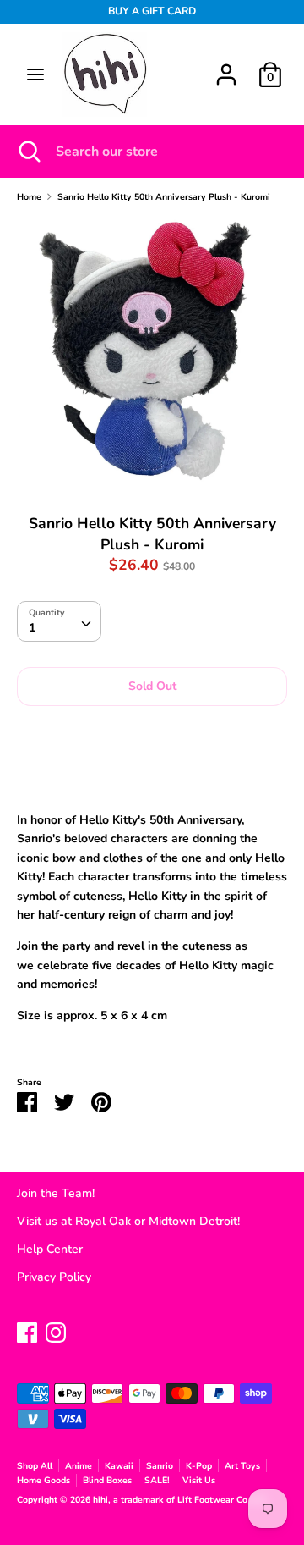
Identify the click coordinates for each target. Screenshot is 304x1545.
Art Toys (242, 1465)
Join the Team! (56, 1193)
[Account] (226, 66)
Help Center (50, 1249)
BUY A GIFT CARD (152, 11)
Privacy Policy (54, 1277)
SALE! (157, 1480)
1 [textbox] (32, 628)
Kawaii (119, 1465)
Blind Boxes (107, 1480)
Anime (78, 1465)
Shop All (34, 1465)
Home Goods (43, 1480)
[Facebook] (27, 1330)
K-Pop (199, 1465)
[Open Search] (28, 151)
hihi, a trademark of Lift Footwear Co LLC (181, 1499)
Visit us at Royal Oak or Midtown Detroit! (128, 1221)
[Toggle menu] (35, 74)
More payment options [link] (152, 776)
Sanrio (159, 1465)
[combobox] (59, 621)
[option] (152, 352)
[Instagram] (56, 1330)
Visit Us (198, 1480)
